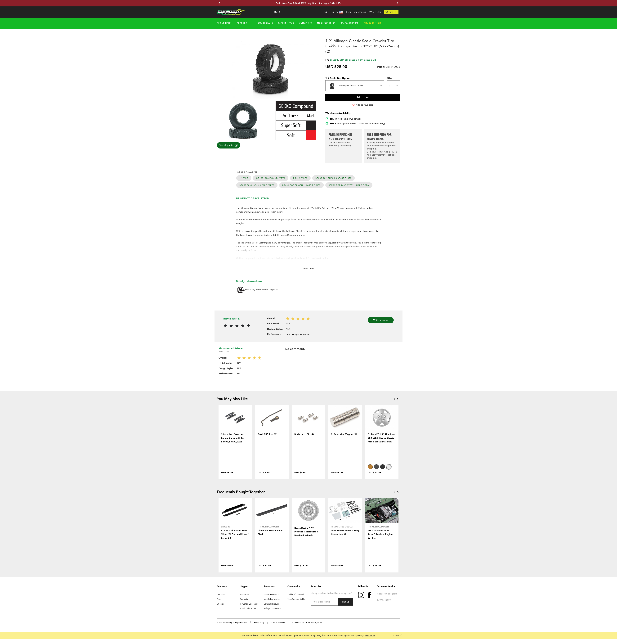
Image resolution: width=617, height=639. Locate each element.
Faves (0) (376, 12)
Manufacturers (326, 23)
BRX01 (334, 60)
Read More (370, 635)
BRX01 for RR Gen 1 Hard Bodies (301, 185)
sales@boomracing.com (387, 593)
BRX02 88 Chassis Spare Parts (256, 185)
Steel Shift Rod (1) (267, 434)
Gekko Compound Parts (270, 178)
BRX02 (344, 60)
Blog (219, 599)
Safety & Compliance (272, 608)
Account (361, 12)
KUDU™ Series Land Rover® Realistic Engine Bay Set (380, 534)
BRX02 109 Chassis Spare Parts (333, 178)
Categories (305, 23)
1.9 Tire (243, 178)
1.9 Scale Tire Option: (338, 78)
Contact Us (244, 594)
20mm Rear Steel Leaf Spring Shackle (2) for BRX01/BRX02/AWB (233, 438)
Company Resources (272, 603)
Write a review (381, 320)
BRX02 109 (356, 60)
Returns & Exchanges (249, 603)
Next (397, 399)
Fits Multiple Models (268, 527)
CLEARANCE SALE (372, 23)
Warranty (244, 599)
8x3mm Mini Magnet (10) (344, 434)
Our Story (220, 594)
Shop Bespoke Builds (296, 599)
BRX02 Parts (300, 178)
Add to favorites (364, 104)
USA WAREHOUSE (349, 23)
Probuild (242, 23)
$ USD (348, 12)
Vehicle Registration (272, 599)
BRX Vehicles (224, 23)
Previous (394, 399)
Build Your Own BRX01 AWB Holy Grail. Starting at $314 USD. (308, 3)
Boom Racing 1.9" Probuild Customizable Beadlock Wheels (306, 531)
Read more (308, 268)
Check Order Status (248, 608)
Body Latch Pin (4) (304, 434)
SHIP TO (335, 12)
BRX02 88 (370, 60)
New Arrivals (265, 23)
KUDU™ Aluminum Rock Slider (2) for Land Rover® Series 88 (235, 534)
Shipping (220, 603)
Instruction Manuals (272, 594)
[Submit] (326, 12)
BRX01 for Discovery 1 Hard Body (349, 185)
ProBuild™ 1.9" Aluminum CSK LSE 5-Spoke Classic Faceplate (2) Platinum (381, 438)
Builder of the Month (295, 594)
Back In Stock (286, 23)
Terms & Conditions (278, 622)
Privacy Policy (259, 622)
